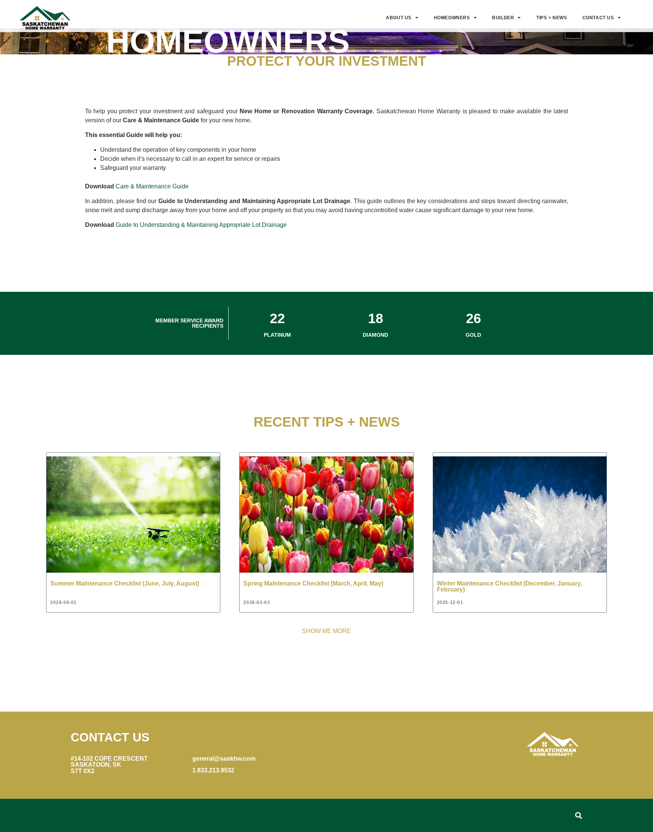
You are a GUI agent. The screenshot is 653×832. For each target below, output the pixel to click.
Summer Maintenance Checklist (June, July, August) (124, 583)
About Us (399, 17)
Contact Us (598, 17)
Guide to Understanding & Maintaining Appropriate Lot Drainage (201, 225)
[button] (578, 815)
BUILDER (503, 17)
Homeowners (452, 17)
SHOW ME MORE (326, 631)
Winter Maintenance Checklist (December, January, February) (509, 586)
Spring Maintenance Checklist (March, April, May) (313, 583)
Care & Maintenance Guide (152, 186)
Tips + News (551, 17)
